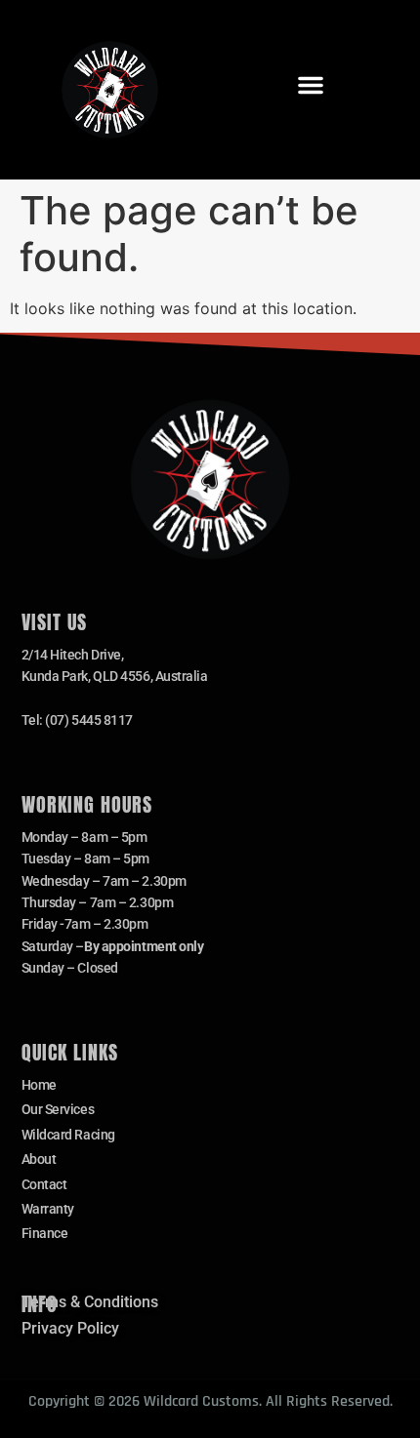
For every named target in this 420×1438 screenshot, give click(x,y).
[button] (310, 84)
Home (39, 1085)
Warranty (47, 1209)
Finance (44, 1233)
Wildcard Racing (68, 1134)
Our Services (58, 1109)
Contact (44, 1184)
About (39, 1159)
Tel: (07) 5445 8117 (77, 720)
